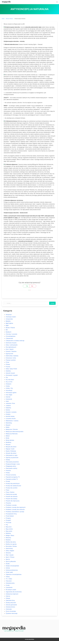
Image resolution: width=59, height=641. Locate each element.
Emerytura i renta (11, 358)
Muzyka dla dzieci (11, 446)
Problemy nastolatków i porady (15, 511)
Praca (7, 490)
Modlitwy (8, 442)
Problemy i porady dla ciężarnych (15, 507)
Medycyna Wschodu (12, 433)
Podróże (8, 470)
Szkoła (8, 568)
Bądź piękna (9, 323)
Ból (7, 330)
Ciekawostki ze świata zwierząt (15, 340)
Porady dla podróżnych (13, 483)
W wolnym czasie (11, 589)
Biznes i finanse (9, 18)
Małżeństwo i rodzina (12, 420)
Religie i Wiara (10, 535)
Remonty (8, 537)
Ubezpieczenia (10, 583)
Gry (7, 377)
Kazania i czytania (11, 412)
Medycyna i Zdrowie (12, 429)
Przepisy (8, 518)
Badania (8, 321)
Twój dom (9, 581)
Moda (7, 438)
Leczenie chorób (11, 418)
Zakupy (8, 598)
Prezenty (8, 503)
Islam (7, 401)
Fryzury (8, 366)
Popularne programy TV (13, 477)
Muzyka (8, 444)
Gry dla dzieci (10, 379)
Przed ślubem (10, 516)
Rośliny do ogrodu (11, 544)
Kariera (8, 410)
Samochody (9, 548)
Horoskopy (9, 390)
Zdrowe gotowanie (11, 605)
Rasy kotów (9, 529)
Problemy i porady (11, 505)
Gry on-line (9, 381)
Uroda (7, 585)
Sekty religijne (10, 550)
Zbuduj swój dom (11, 602)
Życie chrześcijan (11, 611)
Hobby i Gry (9, 388)
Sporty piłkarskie (11, 561)
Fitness (8, 364)
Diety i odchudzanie (11, 345)
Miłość (8, 436)
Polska (8, 472)
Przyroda (8, 522)
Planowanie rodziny (11, 468)
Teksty (8, 576)
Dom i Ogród (9, 349)
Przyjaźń (8, 520)
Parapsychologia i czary (13, 464)
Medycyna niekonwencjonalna (14, 431)
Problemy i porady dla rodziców (15, 509)
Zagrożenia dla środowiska (14, 592)
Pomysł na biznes (11, 475)
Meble (7, 427)
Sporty (8, 559)
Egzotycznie (9, 353)
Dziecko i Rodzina (11, 351)
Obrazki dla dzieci (11, 453)
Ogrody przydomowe (12, 457)
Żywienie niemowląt (11, 613)
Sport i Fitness (10, 557)
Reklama (8, 533)
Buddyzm (8, 332)
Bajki (7, 325)
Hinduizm (8, 384)
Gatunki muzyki (10, 373)
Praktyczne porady (11, 494)
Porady (8, 481)
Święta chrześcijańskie (12, 566)
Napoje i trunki (10, 449)
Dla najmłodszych (11, 347)
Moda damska (10, 440)
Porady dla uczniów (11, 488)
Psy (7, 524)
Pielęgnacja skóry (11, 466)
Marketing (9, 423)
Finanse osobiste (11, 360)
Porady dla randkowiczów (13, 485)
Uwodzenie (9, 587)
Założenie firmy (10, 600)
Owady (8, 459)
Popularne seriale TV (12, 479)
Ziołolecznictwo (10, 607)
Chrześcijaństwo (10, 336)
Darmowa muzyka (11, 343)
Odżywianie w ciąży (11, 455)
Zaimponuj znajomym (12, 594)
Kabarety (8, 407)
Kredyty (8, 414)
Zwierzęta (9, 609)
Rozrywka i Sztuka (11, 546)
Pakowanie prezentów (12, 462)
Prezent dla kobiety (11, 498)
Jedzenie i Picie (10, 403)
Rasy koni (8, 527)
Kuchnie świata (10, 416)
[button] (57, 2)
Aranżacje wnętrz (11, 317)
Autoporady (9, 319)
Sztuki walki (9, 572)
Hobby (8, 386)
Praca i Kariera (10, 492)
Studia (8, 563)
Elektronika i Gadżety (12, 355)
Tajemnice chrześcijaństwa (13, 574)
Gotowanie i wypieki (12, 375)
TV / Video (9, 579)
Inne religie (9, 394)
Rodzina (8, 540)
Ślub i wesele (9, 555)
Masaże (8, 425)
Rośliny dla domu (11, 542)
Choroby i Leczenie (11, 334)
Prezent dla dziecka (11, 496)
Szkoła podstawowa (12, 570)
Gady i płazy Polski (11, 368)
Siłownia (8, 553)
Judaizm (8, 405)
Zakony (8, 596)
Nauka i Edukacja (11, 451)
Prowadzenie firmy (11, 514)
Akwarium (9, 314)
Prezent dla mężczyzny (12, 501)
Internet (8, 397)
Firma (7, 362)
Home (3, 18)
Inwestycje (9, 399)
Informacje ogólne (11, 392)
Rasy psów (9, 531)
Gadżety (8, 371)
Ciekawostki (9, 338)
